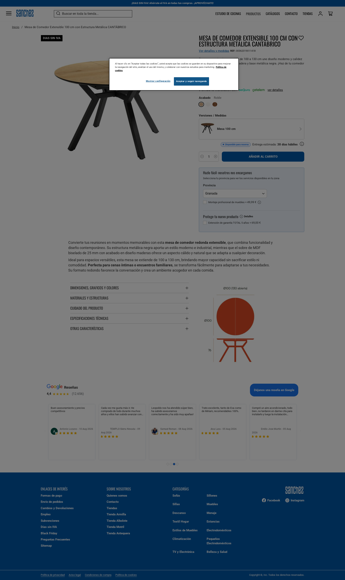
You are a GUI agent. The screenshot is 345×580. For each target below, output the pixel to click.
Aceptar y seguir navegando (191, 81)
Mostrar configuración (158, 81)
